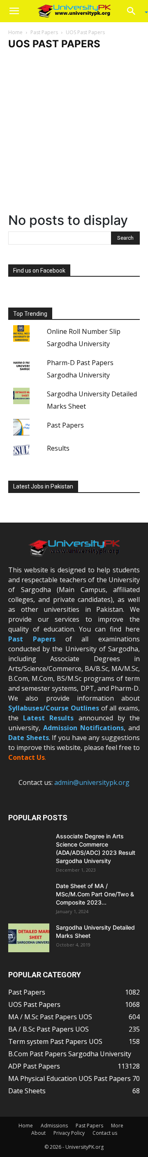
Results (58, 448)
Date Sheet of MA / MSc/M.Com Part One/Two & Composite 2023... (95, 894)
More (117, 1125)
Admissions (54, 1125)
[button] (14, 11)
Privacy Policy (69, 1132)
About (38, 1132)
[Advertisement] (74, 134)
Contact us (104, 1132)
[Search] (134, 11)
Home (15, 32)
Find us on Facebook (39, 270)
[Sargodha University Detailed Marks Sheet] (28, 937)
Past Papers (44, 32)
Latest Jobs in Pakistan (43, 486)
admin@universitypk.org (92, 782)
